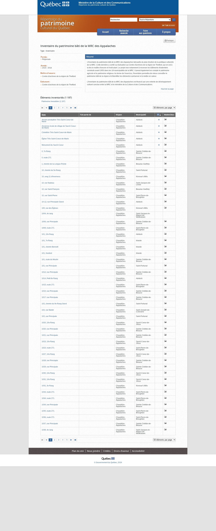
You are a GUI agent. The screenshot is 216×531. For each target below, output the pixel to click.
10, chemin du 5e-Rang (51, 170)
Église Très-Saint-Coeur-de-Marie (55, 139)
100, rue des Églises (50, 208)
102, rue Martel (48, 310)
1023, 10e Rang (48, 341)
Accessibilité (138, 451)
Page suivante (72, 108)
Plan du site (78, 451)
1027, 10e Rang (48, 354)
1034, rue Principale (50, 405)
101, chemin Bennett (50, 247)
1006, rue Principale (50, 222)
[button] (130, 56)
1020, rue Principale (50, 329)
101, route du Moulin (50, 259)
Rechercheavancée (123, 31)
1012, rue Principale (50, 272)
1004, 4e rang (47, 214)
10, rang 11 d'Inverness (51, 177)
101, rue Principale (49, 266)
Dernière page (76, 108)
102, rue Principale (49, 316)
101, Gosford (47, 253)
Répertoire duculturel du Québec (57, 23)
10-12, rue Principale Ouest (53, 202)
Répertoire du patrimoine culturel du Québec (97, 5)
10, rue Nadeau (48, 183)
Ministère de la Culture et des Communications (104, 2)
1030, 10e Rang (48, 373)
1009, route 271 (48, 228)
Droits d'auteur (121, 451)
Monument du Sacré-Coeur (52, 145)
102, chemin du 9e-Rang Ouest (54, 304)
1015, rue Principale (50, 291)
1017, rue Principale (50, 297)
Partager (170, 41)
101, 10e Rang (48, 234)
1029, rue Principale (50, 367)
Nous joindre (93, 451)
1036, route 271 (48, 417)
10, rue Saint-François (50, 189)
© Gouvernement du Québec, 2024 (108, 462)
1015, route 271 (48, 285)
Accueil (105, 32)
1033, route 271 (48, 392)
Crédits (106, 451)
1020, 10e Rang (48, 323)
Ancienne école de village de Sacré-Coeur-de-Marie (59, 127)
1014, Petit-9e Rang (50, 278)
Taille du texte (170, 25)
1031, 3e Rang (48, 386)
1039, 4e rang (47, 430)
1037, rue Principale (50, 424)
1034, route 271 (48, 398)
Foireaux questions (145, 31)
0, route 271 (46, 158)
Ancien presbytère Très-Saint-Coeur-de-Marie (58, 121)
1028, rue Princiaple (50, 360)
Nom (44, 115)
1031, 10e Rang (48, 379)
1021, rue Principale (50, 335)
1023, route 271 (48, 348)
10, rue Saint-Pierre (49, 195)
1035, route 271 (48, 411)
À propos (166, 32)
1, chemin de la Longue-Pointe (54, 164)
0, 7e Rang (46, 151)
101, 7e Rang (47, 241)
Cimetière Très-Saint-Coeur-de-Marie (57, 132)
